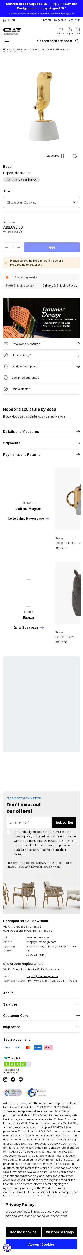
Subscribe (64, 822)
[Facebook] (13, 1079)
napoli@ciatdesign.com (42, 976)
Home (6, 50)
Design (47, 20)
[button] (9, 20)
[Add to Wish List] (75, 155)
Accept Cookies (41, 1244)
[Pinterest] (21, 1079)
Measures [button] (52, 155)
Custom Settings (60, 1232)
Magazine (60, 20)
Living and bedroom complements (48, 50)
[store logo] (12, 31)
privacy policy (23, 836)
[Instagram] (5, 1079)
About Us (74, 20)
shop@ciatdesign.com (41, 942)
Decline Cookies (23, 1232)
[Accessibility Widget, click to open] (7, 1247)
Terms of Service (41, 866)
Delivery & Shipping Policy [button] (59, 285)
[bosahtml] (28, 593)
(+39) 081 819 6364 (37, 937)
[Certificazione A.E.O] (35, 1092)
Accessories (19, 50)
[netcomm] (12, 1092)
